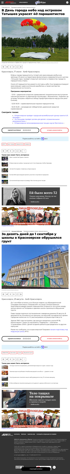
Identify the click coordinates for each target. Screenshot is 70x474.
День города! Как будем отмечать (19, 157)
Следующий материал (36, 469)
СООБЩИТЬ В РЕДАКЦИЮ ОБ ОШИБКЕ (46, 434)
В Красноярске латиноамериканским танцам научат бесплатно (39, 123)
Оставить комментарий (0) (54, 130)
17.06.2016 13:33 (6, 7)
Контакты (17, 434)
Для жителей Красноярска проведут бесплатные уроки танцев (27, 180)
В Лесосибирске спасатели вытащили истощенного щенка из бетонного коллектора (33, 383)
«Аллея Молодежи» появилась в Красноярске (22, 169)
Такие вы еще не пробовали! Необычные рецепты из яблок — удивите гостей (31, 371)
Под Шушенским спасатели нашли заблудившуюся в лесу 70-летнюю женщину (32, 377)
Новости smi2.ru (8, 226)
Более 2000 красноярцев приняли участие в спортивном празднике (28, 174)
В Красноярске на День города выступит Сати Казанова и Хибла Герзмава (30, 163)
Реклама (23, 434)
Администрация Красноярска (49, 62)
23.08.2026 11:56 (6, 231)
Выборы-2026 (31, 434)
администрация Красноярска (10, 290)
